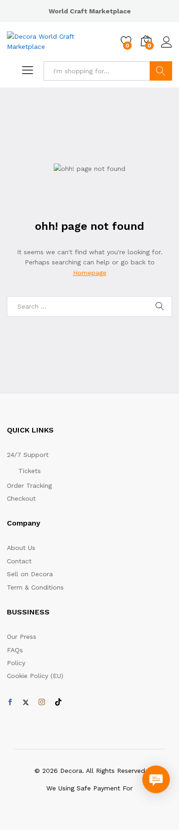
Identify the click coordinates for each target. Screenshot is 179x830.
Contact (19, 561)
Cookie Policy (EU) (35, 675)
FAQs (15, 650)
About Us (21, 547)
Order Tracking (29, 485)
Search (161, 71)
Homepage (89, 272)
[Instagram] (42, 702)
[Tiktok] (58, 702)
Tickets (29, 470)
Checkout (21, 498)
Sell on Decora (30, 574)
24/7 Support (28, 454)
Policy (16, 662)
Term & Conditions (35, 587)
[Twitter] (26, 702)
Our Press (21, 636)
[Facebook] (10, 702)
